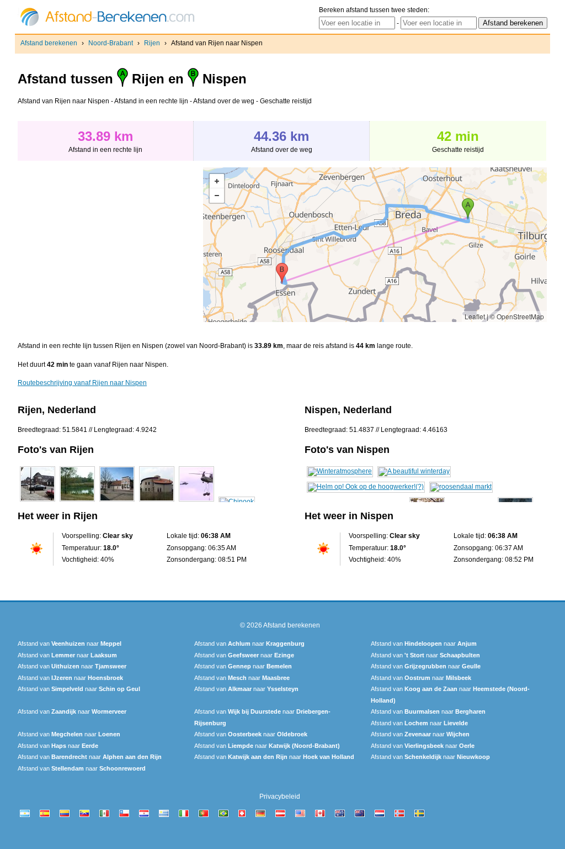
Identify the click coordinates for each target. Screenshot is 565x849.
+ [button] (217, 181)
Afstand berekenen (48, 43)
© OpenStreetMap (517, 316)
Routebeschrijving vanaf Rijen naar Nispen (82, 383)
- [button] (217, 195)
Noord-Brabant (110, 43)
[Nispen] (340, 471)
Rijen (152, 43)
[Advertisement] (110, 244)
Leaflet (475, 316)
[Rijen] (37, 501)
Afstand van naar (69, 643)
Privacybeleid (279, 796)
